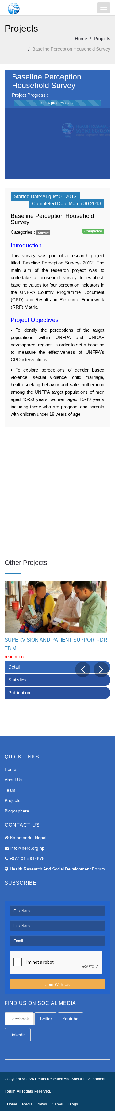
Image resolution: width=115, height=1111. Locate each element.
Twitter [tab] (45, 1018)
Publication (19, 692)
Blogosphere (17, 810)
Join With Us (57, 984)
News (42, 1104)
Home (81, 38)
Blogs (73, 1104)
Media (27, 1104)
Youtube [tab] (71, 1018)
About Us (13, 779)
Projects (102, 38)
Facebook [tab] (19, 1018)
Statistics (17, 679)
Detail (14, 666)
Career (57, 1104)
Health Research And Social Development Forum (57, 868)
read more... (17, 656)
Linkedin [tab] (18, 1034)
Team (10, 790)
